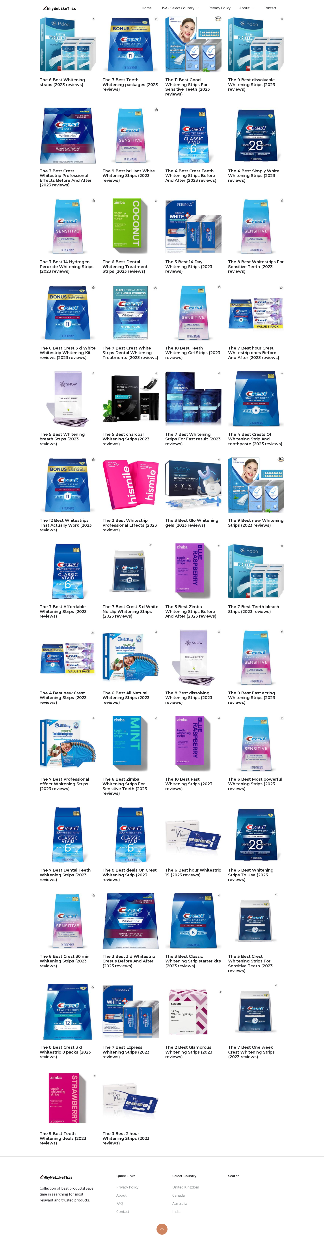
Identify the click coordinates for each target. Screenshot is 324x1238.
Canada (178, 1195)
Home (147, 8)
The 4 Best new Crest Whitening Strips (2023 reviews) (63, 698)
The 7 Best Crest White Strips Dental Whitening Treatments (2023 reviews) (130, 353)
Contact (270, 8)
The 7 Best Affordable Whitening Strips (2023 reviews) (63, 611)
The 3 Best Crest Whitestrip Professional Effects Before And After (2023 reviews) (65, 178)
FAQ (119, 1203)
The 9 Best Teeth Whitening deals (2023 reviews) (63, 1138)
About (121, 1195)
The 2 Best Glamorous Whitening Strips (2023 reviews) (188, 1052)
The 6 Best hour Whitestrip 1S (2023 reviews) (193, 872)
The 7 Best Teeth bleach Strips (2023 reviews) (253, 609)
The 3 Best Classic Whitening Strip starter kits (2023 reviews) (193, 961)
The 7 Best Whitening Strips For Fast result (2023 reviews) (193, 439)
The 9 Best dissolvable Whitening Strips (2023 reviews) (251, 84)
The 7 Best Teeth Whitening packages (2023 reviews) (130, 84)
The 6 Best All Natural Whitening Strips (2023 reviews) (125, 698)
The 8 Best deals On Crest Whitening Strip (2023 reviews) (129, 875)
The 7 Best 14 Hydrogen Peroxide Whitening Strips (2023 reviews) (66, 266)
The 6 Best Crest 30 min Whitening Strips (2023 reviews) (64, 961)
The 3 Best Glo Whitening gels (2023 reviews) (191, 523)
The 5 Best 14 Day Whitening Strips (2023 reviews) (188, 266)
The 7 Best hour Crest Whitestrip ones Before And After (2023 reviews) (253, 353)
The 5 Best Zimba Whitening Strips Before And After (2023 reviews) (190, 611)
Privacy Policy (220, 8)
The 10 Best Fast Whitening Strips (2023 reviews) (188, 784)
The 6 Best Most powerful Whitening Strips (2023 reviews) (255, 784)
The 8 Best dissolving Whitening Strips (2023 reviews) (188, 698)
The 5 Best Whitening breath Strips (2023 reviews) (62, 439)
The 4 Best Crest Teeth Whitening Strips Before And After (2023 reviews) (190, 176)
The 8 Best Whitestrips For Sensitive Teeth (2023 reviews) (256, 266)
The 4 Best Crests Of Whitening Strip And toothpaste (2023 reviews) (255, 439)
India (176, 1211)
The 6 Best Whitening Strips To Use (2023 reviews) (251, 875)
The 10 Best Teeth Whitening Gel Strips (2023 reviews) (192, 353)
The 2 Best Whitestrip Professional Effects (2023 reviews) (129, 525)
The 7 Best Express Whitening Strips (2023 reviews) (125, 1052)
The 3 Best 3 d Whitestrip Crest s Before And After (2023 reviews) (128, 961)
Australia (179, 1203)
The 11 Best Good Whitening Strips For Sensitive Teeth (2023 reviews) (187, 87)
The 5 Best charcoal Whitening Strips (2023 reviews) (125, 439)
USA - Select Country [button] (177, 8)
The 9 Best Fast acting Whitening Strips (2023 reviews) (251, 698)
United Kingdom (185, 1187)
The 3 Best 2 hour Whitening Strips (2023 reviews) (125, 1138)
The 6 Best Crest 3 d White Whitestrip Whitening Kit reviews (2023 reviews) (68, 353)
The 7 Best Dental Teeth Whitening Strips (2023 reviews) (65, 875)
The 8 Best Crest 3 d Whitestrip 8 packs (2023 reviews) (65, 1052)
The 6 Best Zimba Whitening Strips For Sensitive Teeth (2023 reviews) (124, 786)
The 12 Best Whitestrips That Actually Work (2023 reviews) (66, 525)
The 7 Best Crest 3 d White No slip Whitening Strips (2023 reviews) (130, 611)
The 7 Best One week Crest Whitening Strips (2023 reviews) (251, 1052)
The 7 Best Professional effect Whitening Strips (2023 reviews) (64, 784)
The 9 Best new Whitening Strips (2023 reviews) (256, 523)
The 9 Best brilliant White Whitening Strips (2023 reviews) (128, 176)
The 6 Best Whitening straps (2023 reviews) (62, 82)
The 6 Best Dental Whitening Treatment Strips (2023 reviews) (125, 266)
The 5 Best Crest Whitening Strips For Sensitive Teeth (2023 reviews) (250, 963)
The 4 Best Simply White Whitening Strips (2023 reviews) (253, 176)
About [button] (244, 8)
